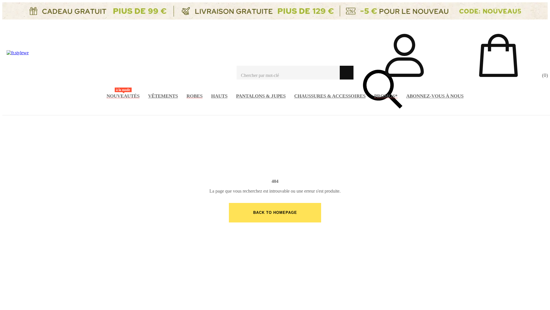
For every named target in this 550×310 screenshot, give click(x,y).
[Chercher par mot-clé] (288, 73)
